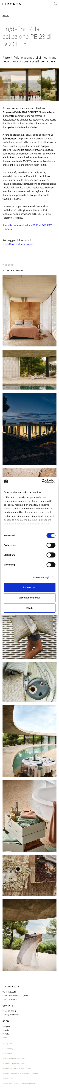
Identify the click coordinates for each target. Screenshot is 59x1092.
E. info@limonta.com (11, 1015)
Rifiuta (29, 608)
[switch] (50, 545)
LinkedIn (6, 1030)
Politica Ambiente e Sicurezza (14, 1058)
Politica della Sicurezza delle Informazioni (19, 1083)
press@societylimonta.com (18, 244)
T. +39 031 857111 (9, 1011)
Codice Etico (7, 1053)
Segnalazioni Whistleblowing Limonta (17, 1068)
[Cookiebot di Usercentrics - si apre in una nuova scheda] (42, 481)
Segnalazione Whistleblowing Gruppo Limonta (20, 1073)
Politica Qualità (8, 1078)
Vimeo (5, 1037)
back (6, 15)
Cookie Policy (8, 1049)
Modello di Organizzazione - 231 (15, 1063)
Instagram (6, 1026)
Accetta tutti (29, 587)
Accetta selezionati (29, 597)
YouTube (6, 1034)
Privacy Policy (8, 1044)
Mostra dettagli (41, 577)
